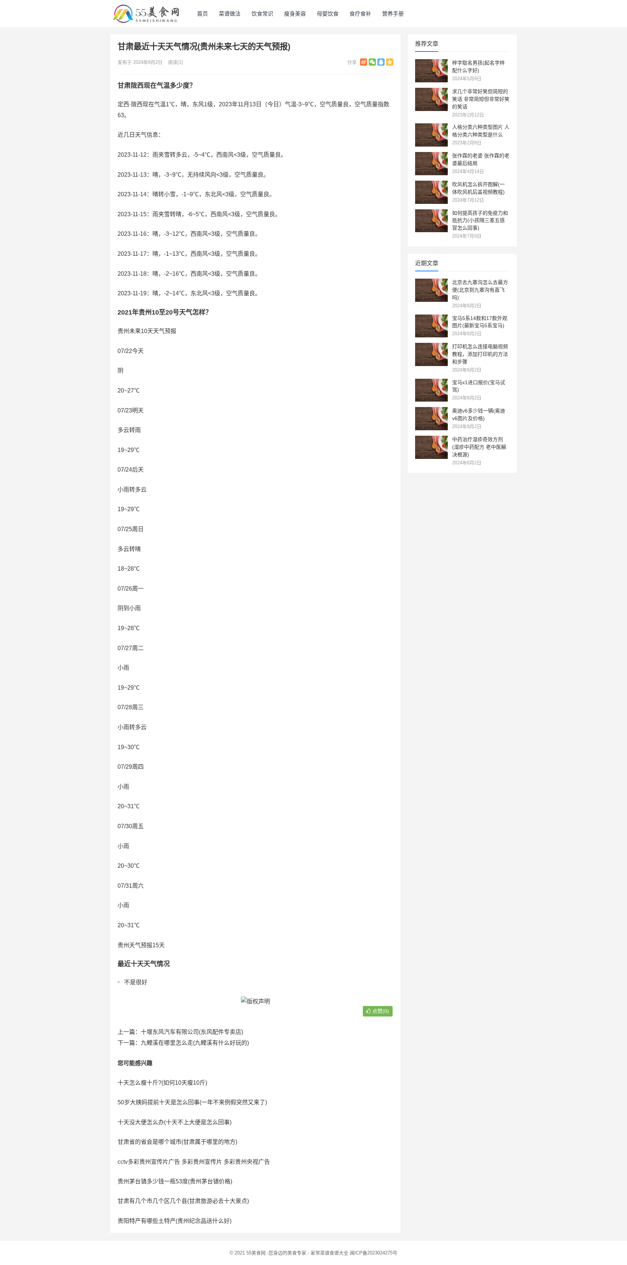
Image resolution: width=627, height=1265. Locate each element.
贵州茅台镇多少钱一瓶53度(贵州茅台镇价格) (175, 1181)
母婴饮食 (328, 14)
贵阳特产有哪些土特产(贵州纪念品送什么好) (174, 1221)
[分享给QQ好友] (381, 62)
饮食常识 (262, 14)
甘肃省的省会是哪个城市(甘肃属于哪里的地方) (177, 1142)
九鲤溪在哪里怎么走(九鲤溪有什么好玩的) (195, 1043)
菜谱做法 (230, 14)
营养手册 (393, 14)
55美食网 (256, 1253)
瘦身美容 (295, 14)
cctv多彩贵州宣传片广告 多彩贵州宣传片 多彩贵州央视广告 (194, 1162)
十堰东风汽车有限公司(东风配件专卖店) (192, 1032)
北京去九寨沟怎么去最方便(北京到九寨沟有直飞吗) (480, 289)
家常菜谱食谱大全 (329, 1253)
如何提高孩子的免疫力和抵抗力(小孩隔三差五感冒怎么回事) (480, 220)
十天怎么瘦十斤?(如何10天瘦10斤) (162, 1083)
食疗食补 (360, 14)
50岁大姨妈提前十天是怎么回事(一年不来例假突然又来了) (192, 1102)
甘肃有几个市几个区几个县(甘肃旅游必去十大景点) (183, 1201)
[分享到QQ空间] (389, 62)
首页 (202, 14)
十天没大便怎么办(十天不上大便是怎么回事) (174, 1122)
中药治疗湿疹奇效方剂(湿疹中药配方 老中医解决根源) (479, 446)
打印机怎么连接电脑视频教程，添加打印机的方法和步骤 (480, 354)
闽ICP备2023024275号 (373, 1253)
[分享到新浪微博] (363, 62)
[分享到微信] (372, 62)
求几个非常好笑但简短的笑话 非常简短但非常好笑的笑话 (480, 99)
